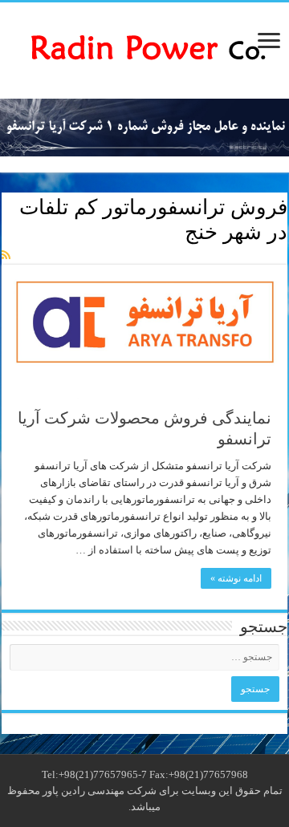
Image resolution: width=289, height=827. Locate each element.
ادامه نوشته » (236, 578)
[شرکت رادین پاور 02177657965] (144, 47)
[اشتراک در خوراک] (6, 255)
